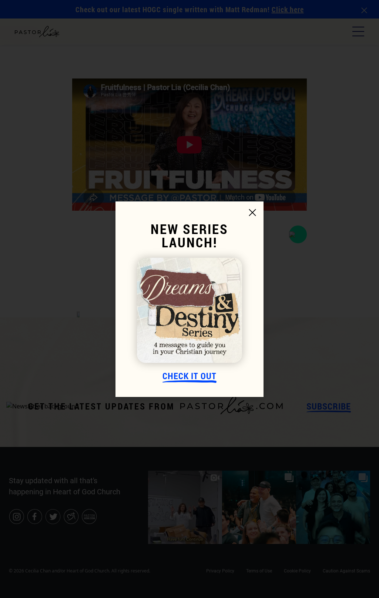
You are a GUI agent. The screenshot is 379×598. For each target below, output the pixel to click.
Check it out (189, 376)
